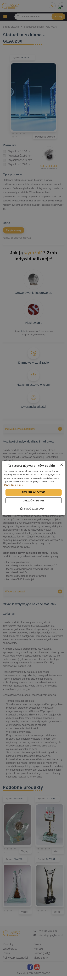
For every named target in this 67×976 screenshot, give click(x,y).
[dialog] (33, 488)
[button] (33, 508)
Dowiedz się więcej (13, 484)
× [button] (61, 465)
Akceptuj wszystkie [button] (33, 492)
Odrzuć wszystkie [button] (33, 500)
